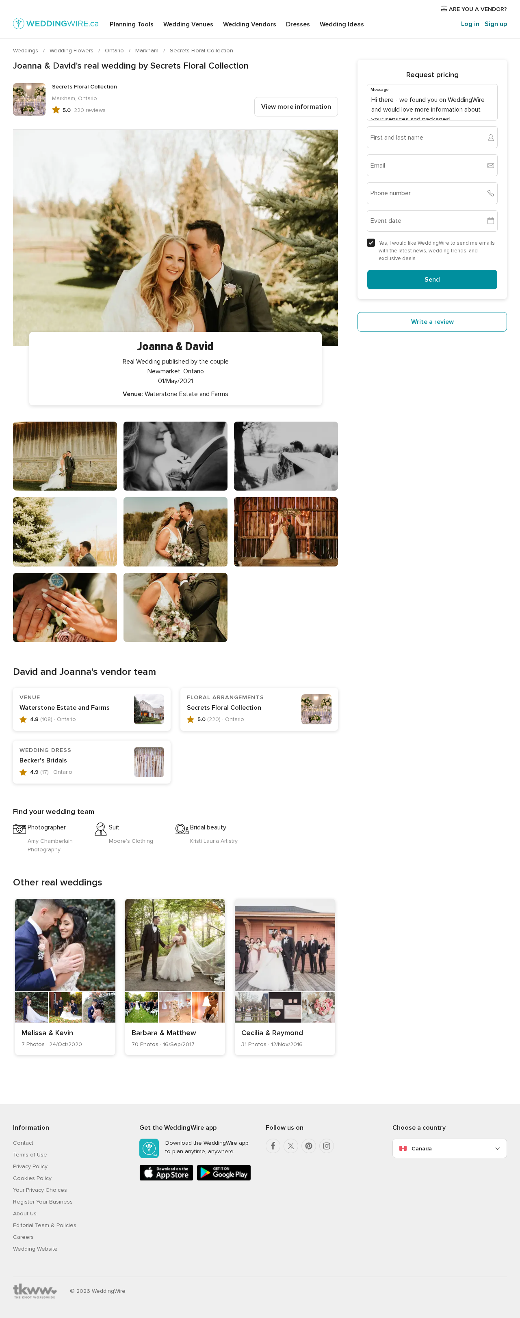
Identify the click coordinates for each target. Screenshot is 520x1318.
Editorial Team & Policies (44, 1225)
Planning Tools (132, 24)
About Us (25, 1213)
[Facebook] (273, 1146)
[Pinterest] (308, 1146)
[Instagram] (326, 1146)
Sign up (496, 24)
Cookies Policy (32, 1178)
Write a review (432, 322)
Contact (23, 1142)
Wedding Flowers (72, 50)
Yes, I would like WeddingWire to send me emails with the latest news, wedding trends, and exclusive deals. (437, 251)
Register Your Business (43, 1201)
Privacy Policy (30, 1166)
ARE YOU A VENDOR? (477, 9)
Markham (147, 50)
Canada (422, 1148)
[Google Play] (224, 1179)
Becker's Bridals (43, 760)
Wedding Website (35, 1248)
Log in (470, 24)
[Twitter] (291, 1146)
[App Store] (166, 1179)
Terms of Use (30, 1154)
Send (432, 280)
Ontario (115, 50)
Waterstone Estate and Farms (65, 708)
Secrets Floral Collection (201, 50)
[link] (65, 977)
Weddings (26, 50)
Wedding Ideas (342, 24)
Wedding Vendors (249, 24)
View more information (296, 107)
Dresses (298, 24)
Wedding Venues (188, 24)
